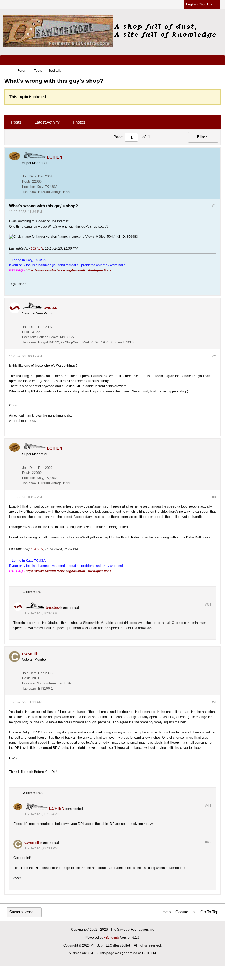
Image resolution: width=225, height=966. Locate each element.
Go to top (209, 912)
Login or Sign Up (199, 4)
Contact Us (185, 912)
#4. (208, 806)
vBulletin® (111, 937)
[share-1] (210, 190)
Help (166, 912)
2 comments (33, 793)
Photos (79, 122)
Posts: (26, 182)
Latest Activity (47, 122)
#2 (214, 356)
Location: (29, 187)
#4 (214, 702)
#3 (214, 497)
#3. (208, 605)
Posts (16, 122)
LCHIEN (37, 248)
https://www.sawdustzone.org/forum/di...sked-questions (68, 270)
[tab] (16, 122)
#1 (214, 206)
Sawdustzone (21, 912)
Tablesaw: (29, 192)
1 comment (32, 592)
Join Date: (29, 176)
